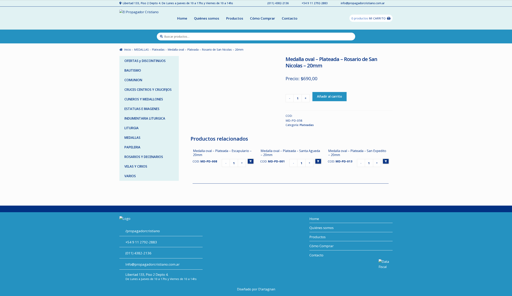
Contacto (289, 18)
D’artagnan (266, 289)
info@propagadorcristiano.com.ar (363, 3)
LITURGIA (131, 128)
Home (182, 18)
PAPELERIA (132, 147)
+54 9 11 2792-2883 (315, 3)
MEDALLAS (141, 49)
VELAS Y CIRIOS (135, 166)
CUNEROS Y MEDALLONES (143, 99)
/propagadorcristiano (142, 231)
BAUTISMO (132, 70)
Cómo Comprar (262, 18)
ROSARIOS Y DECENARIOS (143, 157)
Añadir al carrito (329, 96)
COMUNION (133, 80)
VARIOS (130, 176)
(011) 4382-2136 (278, 3)
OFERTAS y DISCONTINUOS (145, 61)
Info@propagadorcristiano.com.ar (152, 264)
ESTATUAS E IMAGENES (141, 109)
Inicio (127, 49)
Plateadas (158, 49)
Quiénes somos (206, 18)
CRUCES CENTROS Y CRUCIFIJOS (148, 89)
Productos (234, 18)
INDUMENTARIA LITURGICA (144, 118)
